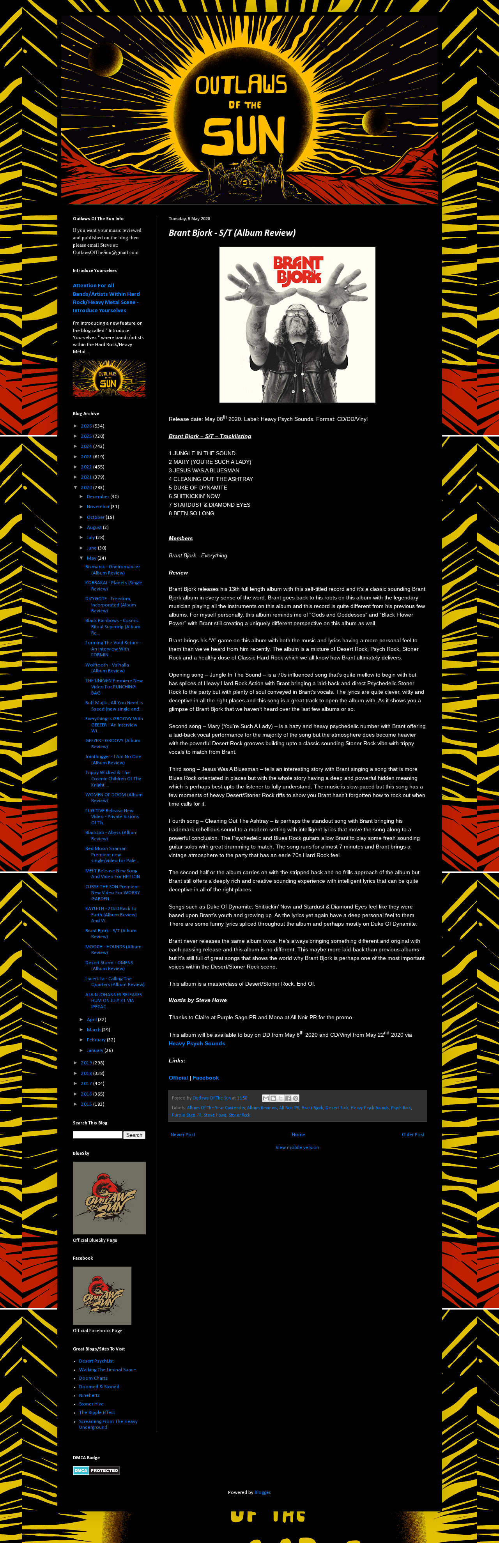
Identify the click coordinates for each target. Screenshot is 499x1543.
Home (298, 1134)
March (94, 1029)
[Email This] (266, 1098)
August (95, 527)
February (97, 1040)
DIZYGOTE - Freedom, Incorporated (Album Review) (110, 604)
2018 (87, 1073)
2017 (87, 1083)
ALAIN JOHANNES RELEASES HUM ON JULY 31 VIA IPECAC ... (113, 1000)
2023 (87, 457)
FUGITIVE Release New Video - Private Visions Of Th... (112, 816)
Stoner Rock (239, 1115)
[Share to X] (281, 1098)
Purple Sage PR (187, 1115)
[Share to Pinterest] (295, 1098)
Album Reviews (262, 1108)
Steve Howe (215, 1115)
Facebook (206, 1078)
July (91, 537)
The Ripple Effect (97, 1412)
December (98, 496)
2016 (87, 1094)
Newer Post (183, 1134)
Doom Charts (93, 1378)
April (92, 1019)
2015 (87, 1104)
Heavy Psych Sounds (370, 1108)
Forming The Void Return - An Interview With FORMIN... (113, 648)
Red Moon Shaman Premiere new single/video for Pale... (112, 854)
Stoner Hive (91, 1404)
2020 (87, 487)
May (92, 558)
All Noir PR (289, 1108)
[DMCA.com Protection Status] (96, 1473)
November (99, 506)
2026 (87, 426)
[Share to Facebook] (288, 1098)
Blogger (262, 1492)
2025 (87, 436)
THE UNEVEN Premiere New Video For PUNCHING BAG (114, 686)
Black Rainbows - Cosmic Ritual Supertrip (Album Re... (112, 626)
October (96, 517)
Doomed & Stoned (99, 1386)
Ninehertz (89, 1395)
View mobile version (297, 1147)
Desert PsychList (96, 1361)
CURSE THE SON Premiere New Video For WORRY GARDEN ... (112, 892)
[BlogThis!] (273, 1098)
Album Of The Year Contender (216, 1108)
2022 (87, 467)
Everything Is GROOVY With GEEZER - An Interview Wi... (114, 724)
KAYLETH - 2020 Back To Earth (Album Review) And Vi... (111, 914)
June (92, 548)
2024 (87, 446)
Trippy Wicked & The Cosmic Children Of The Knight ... (113, 778)
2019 (87, 1063)
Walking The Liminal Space (107, 1369)
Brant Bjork (312, 1108)
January (95, 1050)
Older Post (413, 1134)
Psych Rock (401, 1108)
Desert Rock (337, 1108)
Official (178, 1078)
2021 (87, 477)
